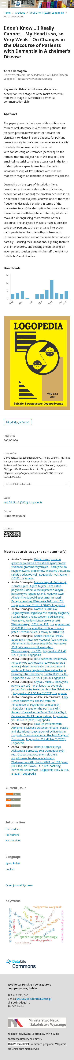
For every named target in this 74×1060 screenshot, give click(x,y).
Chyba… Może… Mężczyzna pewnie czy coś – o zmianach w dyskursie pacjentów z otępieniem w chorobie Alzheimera (40, 685)
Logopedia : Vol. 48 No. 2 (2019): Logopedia (39, 718)
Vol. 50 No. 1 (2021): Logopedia (47, 12)
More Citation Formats (18, 484)
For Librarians (13, 840)
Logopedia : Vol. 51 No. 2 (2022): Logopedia (38, 605)
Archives (20, 12)
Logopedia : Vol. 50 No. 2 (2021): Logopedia (40, 693)
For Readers (13, 829)
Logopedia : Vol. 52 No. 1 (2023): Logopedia (38, 678)
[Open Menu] (4, 4)
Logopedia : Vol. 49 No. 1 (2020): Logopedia (38, 653)
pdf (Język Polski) (19, 422)
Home (7, 12)
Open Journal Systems (19, 885)
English (10, 869)
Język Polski (13, 863)
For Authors (12, 834)
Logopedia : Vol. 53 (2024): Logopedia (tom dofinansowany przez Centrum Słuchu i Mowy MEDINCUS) (40, 628)
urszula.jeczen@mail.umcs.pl (34, 998)
